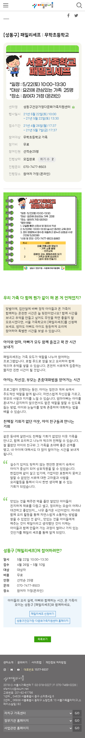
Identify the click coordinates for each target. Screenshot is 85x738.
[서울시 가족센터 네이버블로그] (11, 669)
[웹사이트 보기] (73, 107)
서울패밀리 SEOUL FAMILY (42, 5)
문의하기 (22, 662)
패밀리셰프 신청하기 (42, 613)
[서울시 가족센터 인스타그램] (4, 669)
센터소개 (8, 662)
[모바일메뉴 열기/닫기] (5, 5)
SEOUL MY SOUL (27, 678)
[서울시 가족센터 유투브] (18, 669)
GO (77, 713)
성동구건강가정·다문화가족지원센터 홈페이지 (42, 620)
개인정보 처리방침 (56, 662)
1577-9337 (41, 669)
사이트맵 (36, 662)
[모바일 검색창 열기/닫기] (79, 5)
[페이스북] (68, 16)
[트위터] (76, 16)
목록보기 (43, 639)
